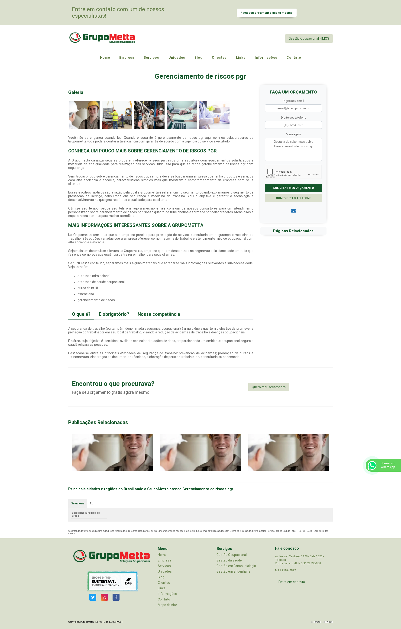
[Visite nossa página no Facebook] (116, 597)
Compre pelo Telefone (293, 198)
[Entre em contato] (293, 210)
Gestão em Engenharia (233, 571)
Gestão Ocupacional (232, 555)
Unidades (165, 571)
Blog (161, 577)
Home (162, 555)
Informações (167, 594)
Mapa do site (167, 605)
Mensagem (293, 134)
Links (161, 588)
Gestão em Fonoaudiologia (236, 566)
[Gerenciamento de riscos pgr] (84, 114)
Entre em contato (291, 582)
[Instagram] (104, 597)
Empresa (164, 560)
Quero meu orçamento (269, 387)
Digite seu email (293, 101)
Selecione (77, 503)
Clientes (164, 582)
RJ (91, 503)
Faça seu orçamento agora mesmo (266, 12)
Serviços (164, 566)
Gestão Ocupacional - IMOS (309, 38)
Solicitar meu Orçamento (293, 188)
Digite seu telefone (293, 117)
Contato (164, 599)
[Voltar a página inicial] (103, 38)
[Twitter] (92, 597)
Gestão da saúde (229, 560)
